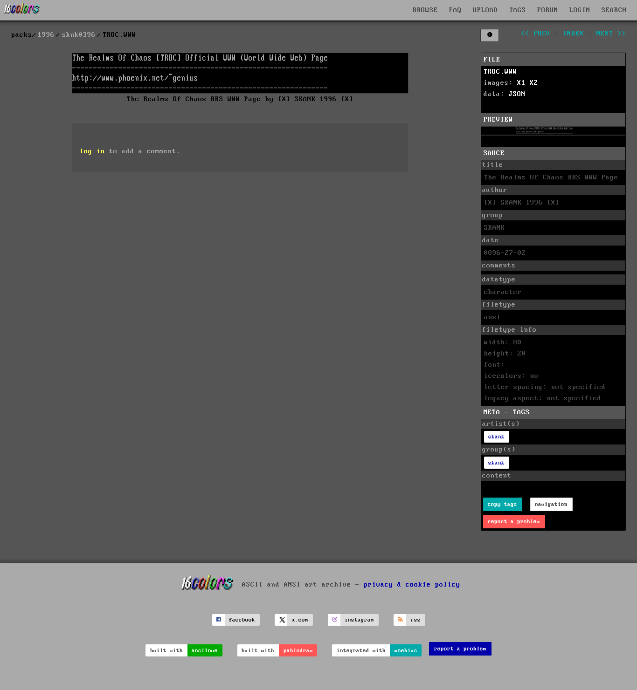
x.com (300, 620)
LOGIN (579, 10)
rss (416, 620)
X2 (534, 83)
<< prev (535, 33)
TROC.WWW (500, 71)
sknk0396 (79, 35)
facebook (242, 620)
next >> (611, 33)
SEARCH (614, 10)
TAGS (517, 10)
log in (92, 151)
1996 (46, 35)
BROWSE (425, 10)
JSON (517, 94)
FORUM (547, 10)
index (573, 33)
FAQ (455, 10)
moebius (406, 651)
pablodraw (298, 651)
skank (496, 437)
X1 (521, 83)
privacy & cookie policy (412, 584)
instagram (359, 620)
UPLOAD (485, 10)
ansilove (205, 651)
